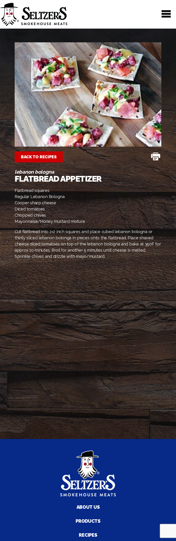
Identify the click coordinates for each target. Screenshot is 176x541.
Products (88, 521)
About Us (88, 507)
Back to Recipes (39, 156)
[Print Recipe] (155, 157)
